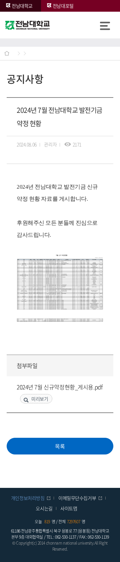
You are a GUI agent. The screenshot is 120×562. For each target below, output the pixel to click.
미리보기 (39, 398)
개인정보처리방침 (28, 498)
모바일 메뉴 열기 (105, 25)
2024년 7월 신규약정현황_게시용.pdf (59, 387)
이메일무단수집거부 (77, 498)
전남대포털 (63, 5)
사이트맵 (68, 508)
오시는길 (44, 508)
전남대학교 (22, 5)
